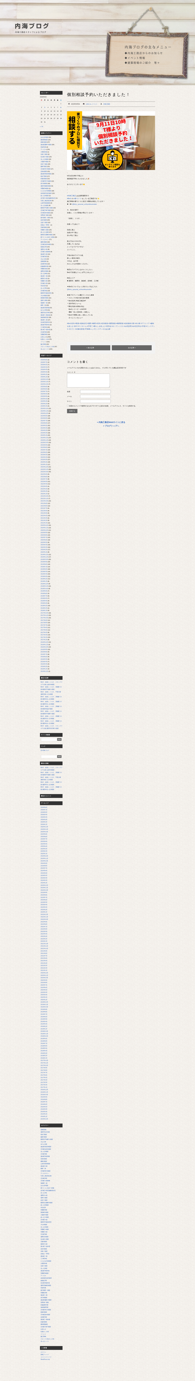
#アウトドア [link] (145, 323)
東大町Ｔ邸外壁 (45, 329)
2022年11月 (44, 469)
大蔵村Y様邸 (44, 161)
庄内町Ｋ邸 (44, 283)
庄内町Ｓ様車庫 (45, 251)
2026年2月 (44, 374)
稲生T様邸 (44, 176)
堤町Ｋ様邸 (44, 300)
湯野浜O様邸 (44, 271)
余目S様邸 (44, 220)
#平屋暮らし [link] (88, 329)
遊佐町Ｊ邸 (44, 320)
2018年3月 (44, 605)
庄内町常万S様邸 (46, 181)
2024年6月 (44, 423)
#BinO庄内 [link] (71, 323)
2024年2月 (44, 433)
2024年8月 (44, 418)
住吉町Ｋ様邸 (45, 157)
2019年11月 (44, 557)
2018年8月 (44, 593)
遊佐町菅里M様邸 (46, 174)
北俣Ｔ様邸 (44, 222)
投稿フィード (45, 1354)
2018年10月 (44, 588)
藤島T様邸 (44, 166)
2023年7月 (44, 450)
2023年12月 (44, 437)
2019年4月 (44, 574)
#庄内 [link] (98, 323)
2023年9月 (44, 445)
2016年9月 (44, 649)
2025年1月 (44, 406)
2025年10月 (44, 384)
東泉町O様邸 (44, 298)
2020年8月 (44, 535)
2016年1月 (44, 669)
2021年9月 (44, 503)
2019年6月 (44, 569)
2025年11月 (44, 381)
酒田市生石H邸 (45, 312)
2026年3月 (44, 372)
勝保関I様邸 (44, 140)
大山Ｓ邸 (43, 259)
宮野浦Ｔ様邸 (45, 215)
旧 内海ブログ (45, 750)
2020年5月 (44, 542)
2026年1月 (44, 377)
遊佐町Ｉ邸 (44, 276)
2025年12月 (44, 379)
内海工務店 (106, 104)
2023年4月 (44, 457)
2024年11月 (44, 411)
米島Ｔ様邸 (44, 154)
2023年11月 (44, 440)
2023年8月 (44, 447)
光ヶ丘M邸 (44, 273)
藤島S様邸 (44, 242)
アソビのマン (45, 239)
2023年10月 (44, 442)
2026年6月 (44, 364)
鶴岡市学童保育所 (46, 293)
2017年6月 (44, 627)
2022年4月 (44, 486)
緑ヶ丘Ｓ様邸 (45, 232)
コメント (71, 372)
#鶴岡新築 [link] (119, 323)
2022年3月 (44, 489)
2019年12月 (44, 554)
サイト (69, 401)
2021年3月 (44, 518)
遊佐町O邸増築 (45, 308)
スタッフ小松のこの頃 (47, 346)
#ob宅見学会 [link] (136, 326)
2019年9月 (44, 562)
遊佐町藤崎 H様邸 (46, 144)
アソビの (43, 149)
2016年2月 (44, 666)
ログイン (43, 1352)
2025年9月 (44, 386)
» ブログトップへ (111, 426)
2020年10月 (44, 530)
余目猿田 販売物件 (46, 193)
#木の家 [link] (137, 323)
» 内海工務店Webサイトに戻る (111, 422)
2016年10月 (44, 647)
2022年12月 (44, 467)
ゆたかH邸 (44, 310)
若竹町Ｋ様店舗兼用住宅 (48, 198)
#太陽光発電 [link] (79, 329)
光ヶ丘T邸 (44, 288)
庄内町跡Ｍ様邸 (45, 213)
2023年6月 (44, 452)
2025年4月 (44, 399)
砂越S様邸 (44, 178)
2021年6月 (44, 511)
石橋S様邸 (44, 227)
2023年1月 (44, 464)
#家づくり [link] (77, 198)
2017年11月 (44, 615)
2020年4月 (44, 545)
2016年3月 (44, 664)
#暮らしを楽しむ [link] (99, 326)
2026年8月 (44, 360)
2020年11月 (44, 528)
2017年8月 (44, 622)
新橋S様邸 (44, 142)
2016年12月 (44, 642)
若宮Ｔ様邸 (44, 164)
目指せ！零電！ (45, 225)
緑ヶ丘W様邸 (45, 195)
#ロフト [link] (72, 329)
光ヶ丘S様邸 (44, 159)
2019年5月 (44, 571)
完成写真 (43, 147)
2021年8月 (44, 506)
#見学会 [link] (108, 326)
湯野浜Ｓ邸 (44, 249)
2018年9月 (44, 591)
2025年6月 (44, 394)
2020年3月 (44, 547)
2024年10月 (44, 413)
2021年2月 (44, 520)
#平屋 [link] (143, 326)
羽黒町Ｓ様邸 (45, 230)
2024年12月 (44, 408)
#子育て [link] (90, 326)
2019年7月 (44, 567)
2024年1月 (44, 435)
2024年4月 (44, 428)
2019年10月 (44, 559)
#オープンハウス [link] (118, 326)
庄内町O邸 (44, 290)
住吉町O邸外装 (45, 322)
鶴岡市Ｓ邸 (44, 278)
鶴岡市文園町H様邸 (46, 234)
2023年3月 (44, 459)
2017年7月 (44, 625)
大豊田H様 (44, 152)
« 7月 (41, 126)
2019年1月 (44, 581)
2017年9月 (44, 620)
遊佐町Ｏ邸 (44, 254)
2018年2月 (44, 608)
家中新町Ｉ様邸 (45, 217)
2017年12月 (44, 613)
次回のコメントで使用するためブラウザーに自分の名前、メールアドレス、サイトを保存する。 (103, 406)
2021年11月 (44, 498)
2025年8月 (44, 389)
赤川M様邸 (44, 183)
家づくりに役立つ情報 (47, 237)
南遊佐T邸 (44, 247)
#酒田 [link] (89, 323)
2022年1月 (44, 493)
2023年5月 (44, 454)
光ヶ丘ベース (45, 349)
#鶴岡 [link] (94, 323)
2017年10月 (44, 618)
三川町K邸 (44, 327)
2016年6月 (44, 656)
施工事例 (43, 344)
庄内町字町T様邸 (46, 210)
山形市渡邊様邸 (45, 203)
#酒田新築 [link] (112, 323)
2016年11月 (44, 644)
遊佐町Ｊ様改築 (45, 315)
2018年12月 (44, 584)
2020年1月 (44, 552)
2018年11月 (44, 586)
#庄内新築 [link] (104, 323)
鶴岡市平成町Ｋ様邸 (47, 208)
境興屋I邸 (43, 261)
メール (69, 396)
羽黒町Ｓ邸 (44, 281)
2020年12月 (44, 525)
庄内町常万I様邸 (45, 169)
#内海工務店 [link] (71, 196)
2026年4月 (44, 369)
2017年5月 (44, 630)
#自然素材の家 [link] (129, 323)
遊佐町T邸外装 (45, 325)
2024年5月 (44, 425)
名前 (68, 391)
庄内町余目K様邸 (46, 244)
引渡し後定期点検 (46, 200)
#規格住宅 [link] (83, 323)
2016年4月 (44, 661)
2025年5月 (44, 396)
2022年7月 (44, 479)
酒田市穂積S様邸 (46, 186)
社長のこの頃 (45, 339)
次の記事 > (132, 348)
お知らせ (88, 104)
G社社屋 (43, 286)
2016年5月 (44, 659)
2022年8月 (44, 476)
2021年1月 (44, 523)
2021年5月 (44, 513)
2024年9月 (44, 416)
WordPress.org (45, 1359)
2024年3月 (44, 430)
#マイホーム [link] (82, 326)
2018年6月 (44, 598)
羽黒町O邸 (44, 269)
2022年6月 (44, 481)
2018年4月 (44, 603)
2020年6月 (44, 540)
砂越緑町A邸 (44, 266)
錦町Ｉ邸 (43, 305)
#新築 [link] (77, 323)
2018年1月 (44, 610)
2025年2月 (44, 403)
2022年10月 (44, 472)
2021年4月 (44, 515)
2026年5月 (44, 367)
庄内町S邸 (44, 256)
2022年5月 (44, 484)
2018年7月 (44, 596)
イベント (94, 104)
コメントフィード (46, 1357)
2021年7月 (44, 508)
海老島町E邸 (44, 317)
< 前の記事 (90, 348)
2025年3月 (44, 401)
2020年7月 (44, 537)
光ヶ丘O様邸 (44, 205)
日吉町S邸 (44, 332)
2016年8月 (44, 652)
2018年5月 (44, 601)
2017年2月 (44, 637)
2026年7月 (44, 362)
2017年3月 (44, 635)
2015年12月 (44, 671)
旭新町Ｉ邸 (44, 303)
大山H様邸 (44, 295)
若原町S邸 (44, 264)
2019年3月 (44, 576)
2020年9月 (44, 532)
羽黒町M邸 (44, 334)
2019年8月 (44, 564)
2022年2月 (44, 491)
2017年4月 (44, 632)
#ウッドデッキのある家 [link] (102, 329)
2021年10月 (44, 501)
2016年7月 (44, 654)
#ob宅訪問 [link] (127, 326)
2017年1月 (44, 639)
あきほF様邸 (44, 137)
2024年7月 (44, 420)
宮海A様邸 (44, 171)
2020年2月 (44, 549)
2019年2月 (44, 579)
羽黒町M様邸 (45, 188)
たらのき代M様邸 (46, 191)
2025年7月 (44, 391)
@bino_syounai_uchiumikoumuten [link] (84, 204)
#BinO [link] (69, 198)
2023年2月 (44, 462)
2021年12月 (44, 496)
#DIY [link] (75, 326)
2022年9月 (44, 474)
